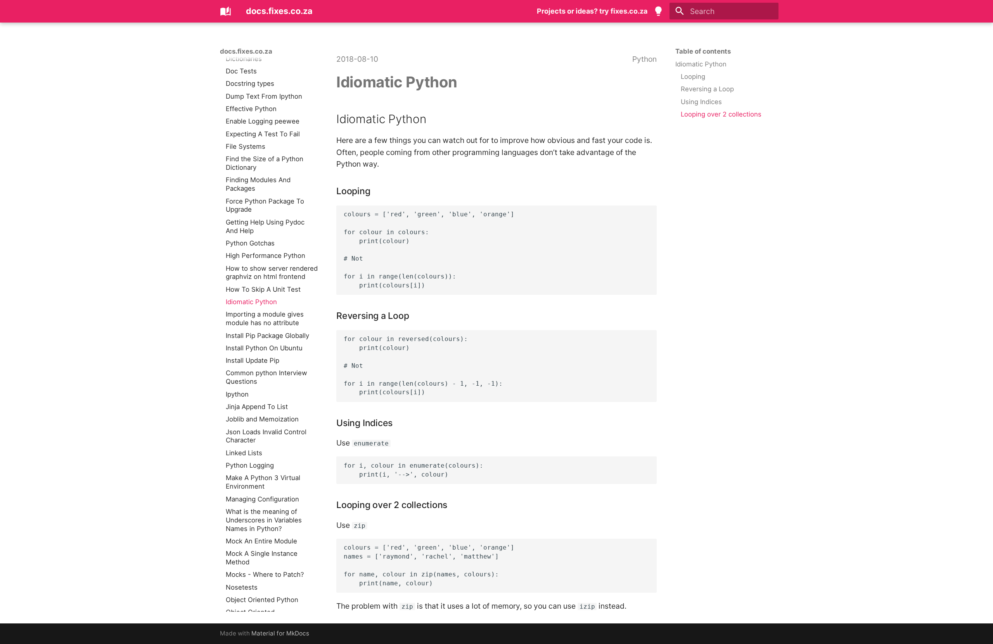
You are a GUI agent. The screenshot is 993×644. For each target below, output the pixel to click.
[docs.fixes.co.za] (225, 11)
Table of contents (703, 51)
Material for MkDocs (280, 633)
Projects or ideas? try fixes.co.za (592, 11)
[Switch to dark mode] (658, 11)
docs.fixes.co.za (246, 51)
